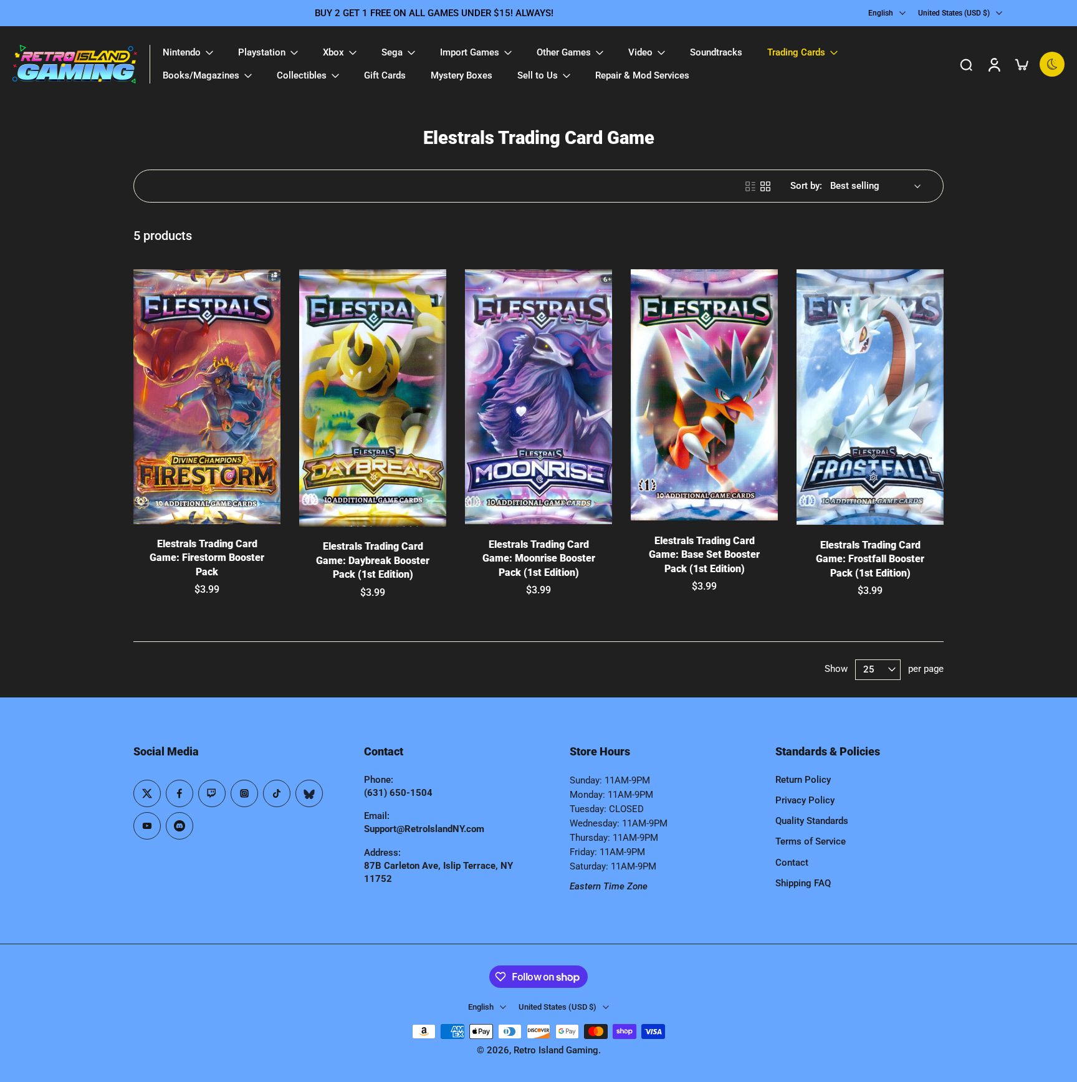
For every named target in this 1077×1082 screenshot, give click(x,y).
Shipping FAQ (803, 883)
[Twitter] (147, 793)
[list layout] (750, 186)
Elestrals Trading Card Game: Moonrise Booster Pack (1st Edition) (538, 558)
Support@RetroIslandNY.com (424, 829)
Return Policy (803, 779)
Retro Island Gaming (556, 1050)
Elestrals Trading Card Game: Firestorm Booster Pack (207, 558)
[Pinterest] (212, 793)
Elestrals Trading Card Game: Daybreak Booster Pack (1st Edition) (372, 560)
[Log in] (993, 64)
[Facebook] (179, 793)
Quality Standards (811, 820)
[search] (966, 64)
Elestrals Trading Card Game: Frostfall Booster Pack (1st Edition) (870, 559)
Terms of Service (810, 841)
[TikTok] (276, 793)
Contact (791, 862)
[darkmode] (1052, 64)
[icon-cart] (1021, 64)
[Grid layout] (765, 186)
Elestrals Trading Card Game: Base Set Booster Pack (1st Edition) (704, 555)
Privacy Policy (805, 800)
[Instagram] (244, 793)
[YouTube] (147, 826)
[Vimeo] (179, 826)
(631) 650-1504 (398, 792)
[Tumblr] (309, 793)
